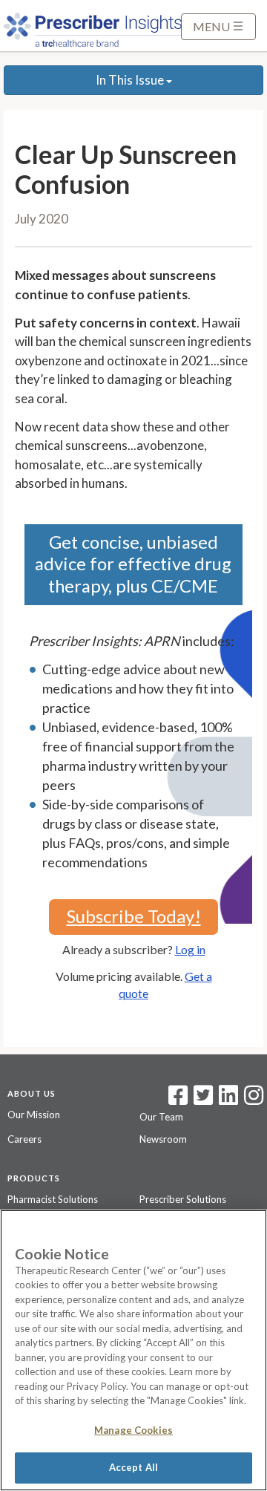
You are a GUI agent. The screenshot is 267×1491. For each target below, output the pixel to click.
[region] (133, 1350)
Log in (190, 949)
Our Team (161, 1117)
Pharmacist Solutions (52, 1199)
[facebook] (178, 1100)
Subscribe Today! (134, 916)
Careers (24, 1139)
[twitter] (201, 1100)
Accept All (133, 1467)
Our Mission (33, 1114)
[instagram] (253, 1100)
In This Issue (131, 80)
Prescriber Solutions (182, 1199)
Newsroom (163, 1139)
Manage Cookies (133, 1430)
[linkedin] (228, 1100)
